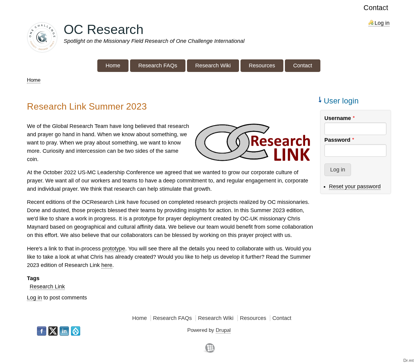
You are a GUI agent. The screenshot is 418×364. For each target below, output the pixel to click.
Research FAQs (172, 318)
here (106, 265)
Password (337, 140)
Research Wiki (215, 318)
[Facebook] (42, 331)
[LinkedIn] (64, 331)
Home (33, 80)
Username (337, 118)
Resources (253, 318)
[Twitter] (53, 331)
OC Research (104, 29)
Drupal (223, 330)
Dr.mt (408, 360)
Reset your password (355, 186)
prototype (113, 249)
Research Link (47, 286)
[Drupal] (75, 331)
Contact (376, 8)
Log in (382, 23)
